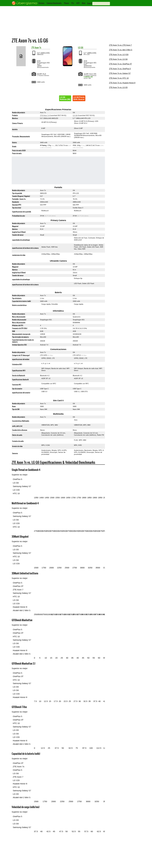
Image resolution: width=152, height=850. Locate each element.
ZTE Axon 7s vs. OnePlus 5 (120, 69)
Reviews (41, 3)
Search (89, 3)
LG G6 (75, 115)
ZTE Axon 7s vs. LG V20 (118, 55)
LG (79, 47)
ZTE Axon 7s (44, 115)
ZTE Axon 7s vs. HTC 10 (119, 78)
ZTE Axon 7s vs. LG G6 (118, 59)
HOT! (78, 3)
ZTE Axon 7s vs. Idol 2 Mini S (120, 50)
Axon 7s (38, 47)
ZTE (32, 47)
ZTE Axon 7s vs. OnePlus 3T (120, 64)
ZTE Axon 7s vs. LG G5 (118, 87)
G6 (82, 47)
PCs (72, 3)
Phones (66, 3)
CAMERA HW (88, 77)
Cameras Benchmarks (54, 3)
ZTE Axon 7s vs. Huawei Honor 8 (122, 83)
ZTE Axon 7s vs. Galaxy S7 (120, 73)
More (83, 3)
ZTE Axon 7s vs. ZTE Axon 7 (120, 45)
